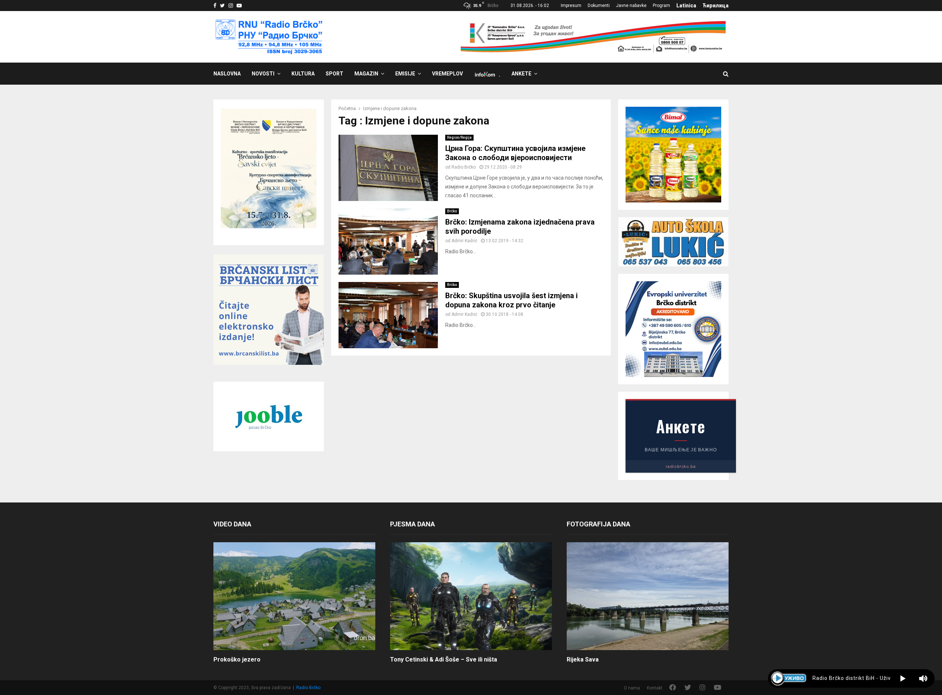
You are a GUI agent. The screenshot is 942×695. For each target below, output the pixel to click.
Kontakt (654, 688)
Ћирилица (715, 5)
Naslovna (227, 74)
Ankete (521, 74)
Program (661, 5)
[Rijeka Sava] (648, 596)
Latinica (686, 5)
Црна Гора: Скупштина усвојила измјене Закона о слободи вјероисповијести (515, 153)
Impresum (571, 5)
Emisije (405, 74)
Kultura (303, 74)
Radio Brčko (463, 167)
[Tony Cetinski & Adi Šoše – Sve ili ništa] (471, 596)
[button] (903, 678)
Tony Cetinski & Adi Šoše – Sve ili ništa (443, 659)
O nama (632, 688)
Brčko (452, 211)
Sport (334, 74)
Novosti (263, 74)
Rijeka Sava (583, 659)
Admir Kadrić (464, 240)
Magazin (366, 74)
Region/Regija (459, 137)
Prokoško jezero (237, 659)
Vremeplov (447, 74)
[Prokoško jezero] (294, 596)
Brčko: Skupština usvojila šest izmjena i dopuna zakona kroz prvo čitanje (511, 300)
